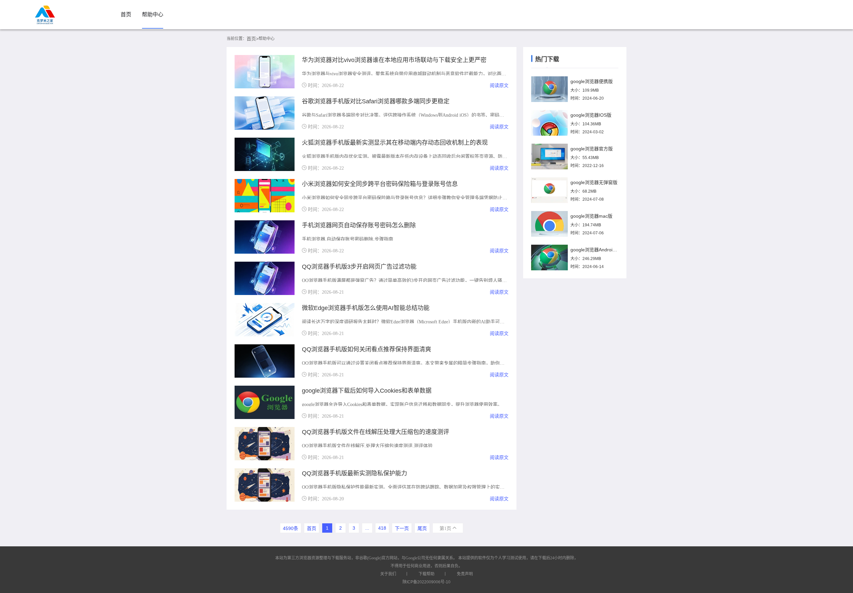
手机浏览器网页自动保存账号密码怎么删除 (359, 225)
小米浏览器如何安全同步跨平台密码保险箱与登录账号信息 (380, 184)
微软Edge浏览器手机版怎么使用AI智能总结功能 (365, 308)
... (367, 528)
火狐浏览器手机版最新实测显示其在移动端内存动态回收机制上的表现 (395, 142)
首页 (126, 14)
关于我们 (388, 574)
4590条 (290, 528)
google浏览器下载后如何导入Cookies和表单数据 (366, 390)
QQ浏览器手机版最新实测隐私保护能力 (354, 473)
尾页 (422, 528)
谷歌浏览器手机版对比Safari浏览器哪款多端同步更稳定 (375, 101)
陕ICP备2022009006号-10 (426, 582)
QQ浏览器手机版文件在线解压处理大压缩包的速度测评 (375, 432)
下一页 (402, 528)
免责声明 (465, 574)
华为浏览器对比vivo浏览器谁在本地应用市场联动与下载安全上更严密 (394, 60)
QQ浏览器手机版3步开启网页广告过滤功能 (359, 266)
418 (382, 528)
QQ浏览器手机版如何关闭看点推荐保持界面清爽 (366, 349)
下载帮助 (426, 574)
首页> (253, 38)
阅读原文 (499, 85)
